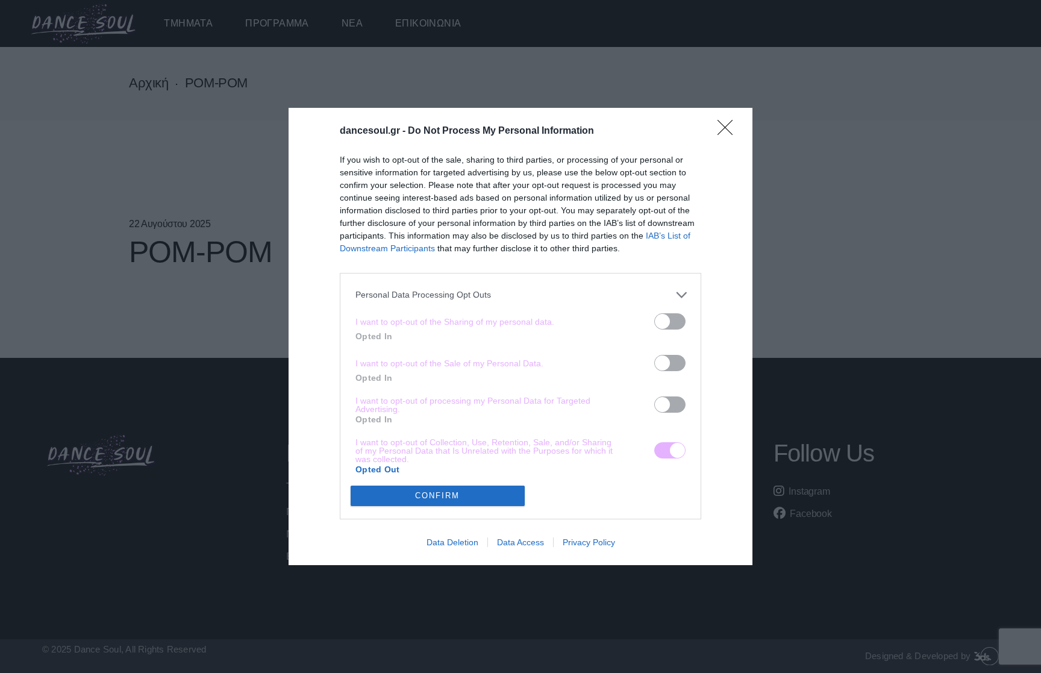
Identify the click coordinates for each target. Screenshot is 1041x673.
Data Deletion (452, 542)
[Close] (728, 131)
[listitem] (520, 295)
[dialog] (520, 336)
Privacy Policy (589, 542)
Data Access (520, 542)
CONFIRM (437, 495)
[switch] (670, 321)
